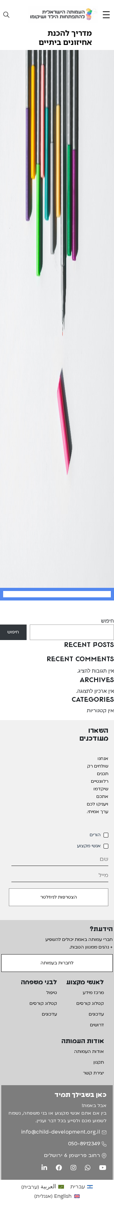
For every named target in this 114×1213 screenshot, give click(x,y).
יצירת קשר (93, 1073)
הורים (95, 835)
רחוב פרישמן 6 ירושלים (72, 1155)
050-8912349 (84, 1143)
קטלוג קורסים (90, 1003)
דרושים (97, 1025)
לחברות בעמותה (57, 963)
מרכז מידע (93, 993)
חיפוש (107, 621)
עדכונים (96, 1014)
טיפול (51, 993)
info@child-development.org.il (60, 1132)
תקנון (98, 1062)
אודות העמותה (89, 1051)
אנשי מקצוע (89, 846)
